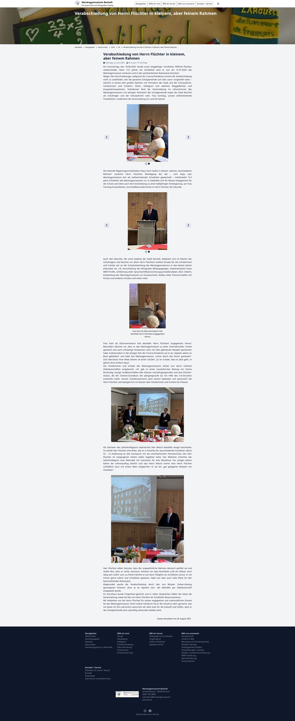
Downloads (90, 676)
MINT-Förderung (188, 655)
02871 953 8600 (149, 694)
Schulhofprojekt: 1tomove (192, 650)
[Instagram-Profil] (145, 711)
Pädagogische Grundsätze (160, 636)
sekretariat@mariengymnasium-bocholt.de (156, 698)
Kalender (89, 641)
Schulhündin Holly (125, 653)
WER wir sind (123, 633)
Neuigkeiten (90, 47)
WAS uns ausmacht (190, 633)
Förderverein (122, 650)
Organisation (155, 639)
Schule (120, 636)
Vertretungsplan (92, 639)
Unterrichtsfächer (157, 641)
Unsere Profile (187, 639)
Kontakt (88, 673)
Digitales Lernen (156, 644)
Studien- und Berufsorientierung (195, 653)
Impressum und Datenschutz (98, 678)
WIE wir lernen (156, 633)
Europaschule (187, 636)
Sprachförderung (189, 658)
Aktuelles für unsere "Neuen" (98, 670)
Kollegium (121, 641)
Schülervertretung (125, 644)
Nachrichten (103, 47)
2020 (113, 47)
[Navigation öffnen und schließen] (218, 3)
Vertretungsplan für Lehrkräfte (98, 647)
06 (119, 47)
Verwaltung (122, 639)
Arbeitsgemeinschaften (191, 647)
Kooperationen (188, 661)
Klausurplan (90, 644)
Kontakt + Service (93, 667)
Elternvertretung (124, 647)
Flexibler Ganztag (189, 644)
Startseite (78, 47)
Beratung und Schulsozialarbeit (195, 641)
